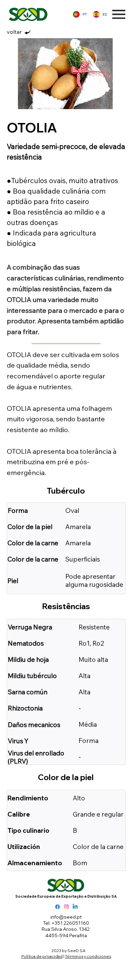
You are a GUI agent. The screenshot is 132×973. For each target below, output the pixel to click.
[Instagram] (66, 907)
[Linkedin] (75, 907)
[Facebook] (57, 907)
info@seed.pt (66, 917)
